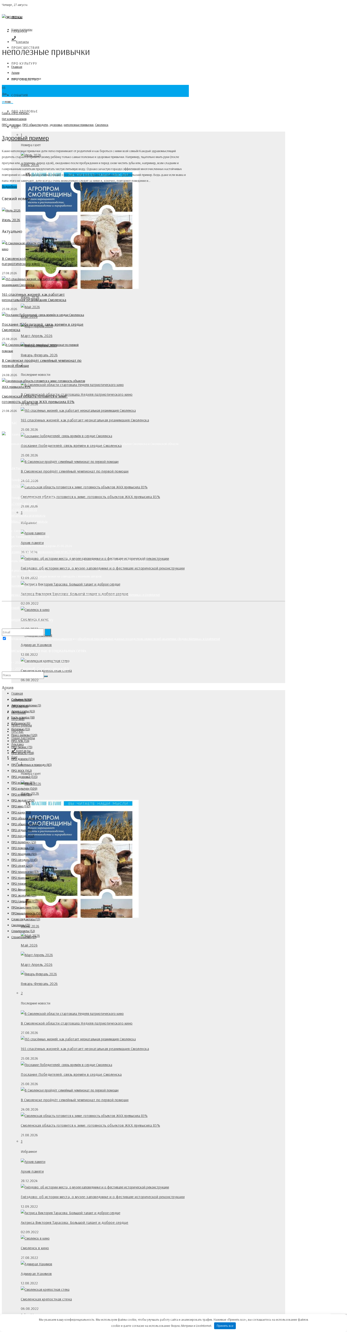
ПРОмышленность (26, 913)
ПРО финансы (23, 889)
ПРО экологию (23, 895)
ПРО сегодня (24, 860)
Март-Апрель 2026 (36, 335)
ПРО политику (23, 842)
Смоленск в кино (35, 1247)
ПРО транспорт (25, 878)
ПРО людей (22, 800)
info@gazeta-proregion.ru (28, 515)
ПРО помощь (22, 848)
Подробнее (9, 186)
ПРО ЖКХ (21, 770)
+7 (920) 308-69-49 (24, 486)
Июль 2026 (11, 219)
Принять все (225, 1326)
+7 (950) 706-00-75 (24, 509)
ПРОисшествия (25, 907)
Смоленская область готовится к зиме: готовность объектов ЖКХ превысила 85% (90, 496)
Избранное (20, 723)
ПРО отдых (21, 830)
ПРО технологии (24, 872)
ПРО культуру (24, 63)
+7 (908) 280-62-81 (24, 504)
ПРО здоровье (11, 125)
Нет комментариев (14, 119)
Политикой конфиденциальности (50, 639)
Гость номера (23, 717)
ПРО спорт (22, 865)
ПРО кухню (21, 794)
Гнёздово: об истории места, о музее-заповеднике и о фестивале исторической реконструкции (103, 568)
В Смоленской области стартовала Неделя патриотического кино (77, 394)
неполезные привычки (78, 125)
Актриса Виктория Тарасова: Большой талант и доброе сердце (74, 1222)
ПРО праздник (24, 854)
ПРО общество (32, 125)
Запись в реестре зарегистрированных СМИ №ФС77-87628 (41, 552)
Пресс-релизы (24, 735)
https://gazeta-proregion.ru (29, 521)
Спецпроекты (23, 931)
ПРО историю (23, 782)
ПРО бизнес (21, 747)
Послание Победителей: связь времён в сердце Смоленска (71, 1074)
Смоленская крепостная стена (46, 1299)
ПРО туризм (22, 883)
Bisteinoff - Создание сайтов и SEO (46, 668)
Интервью (20, 729)
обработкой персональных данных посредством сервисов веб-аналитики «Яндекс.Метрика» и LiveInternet (148, 639)
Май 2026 (29, 945)
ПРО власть (22, 753)
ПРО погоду (22, 836)
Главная (19, 31)
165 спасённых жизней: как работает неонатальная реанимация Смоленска (85, 420)
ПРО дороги (23, 759)
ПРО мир (20, 806)
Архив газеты (23, 711)
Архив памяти (32, 542)
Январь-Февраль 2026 (39, 355)
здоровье (56, 125)
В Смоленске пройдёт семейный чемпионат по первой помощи (75, 471)
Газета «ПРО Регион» (16, 113)
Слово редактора (25, 919)
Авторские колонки (26, 705)
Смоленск (101, 125)
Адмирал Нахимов (36, 644)
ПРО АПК (20, 741)
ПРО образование (26, 818)
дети (45, 125)
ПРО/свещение (24, 901)
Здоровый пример (25, 138)
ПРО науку (21, 812)
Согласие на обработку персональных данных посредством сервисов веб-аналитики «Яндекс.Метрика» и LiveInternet (81, 595)
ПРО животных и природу (31, 765)
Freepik (14, 608)
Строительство (23, 937)
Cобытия (19, 95)
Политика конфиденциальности (23, 585)
